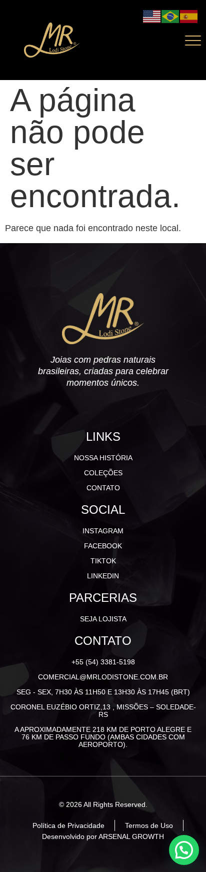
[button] (184, 850)
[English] (152, 16)
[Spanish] (189, 16)
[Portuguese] (171, 16)
